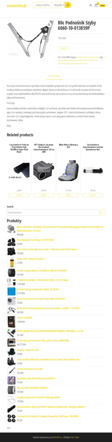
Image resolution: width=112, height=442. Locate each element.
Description (54, 76)
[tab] (56, 76)
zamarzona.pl (16, 5)
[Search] (102, 212)
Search (10, 206)
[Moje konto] (90, 5)
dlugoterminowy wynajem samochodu (75, 60)
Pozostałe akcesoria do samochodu (87, 57)
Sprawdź (63, 48)
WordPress (57, 437)
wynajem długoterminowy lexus (77, 63)
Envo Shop (74, 437)
